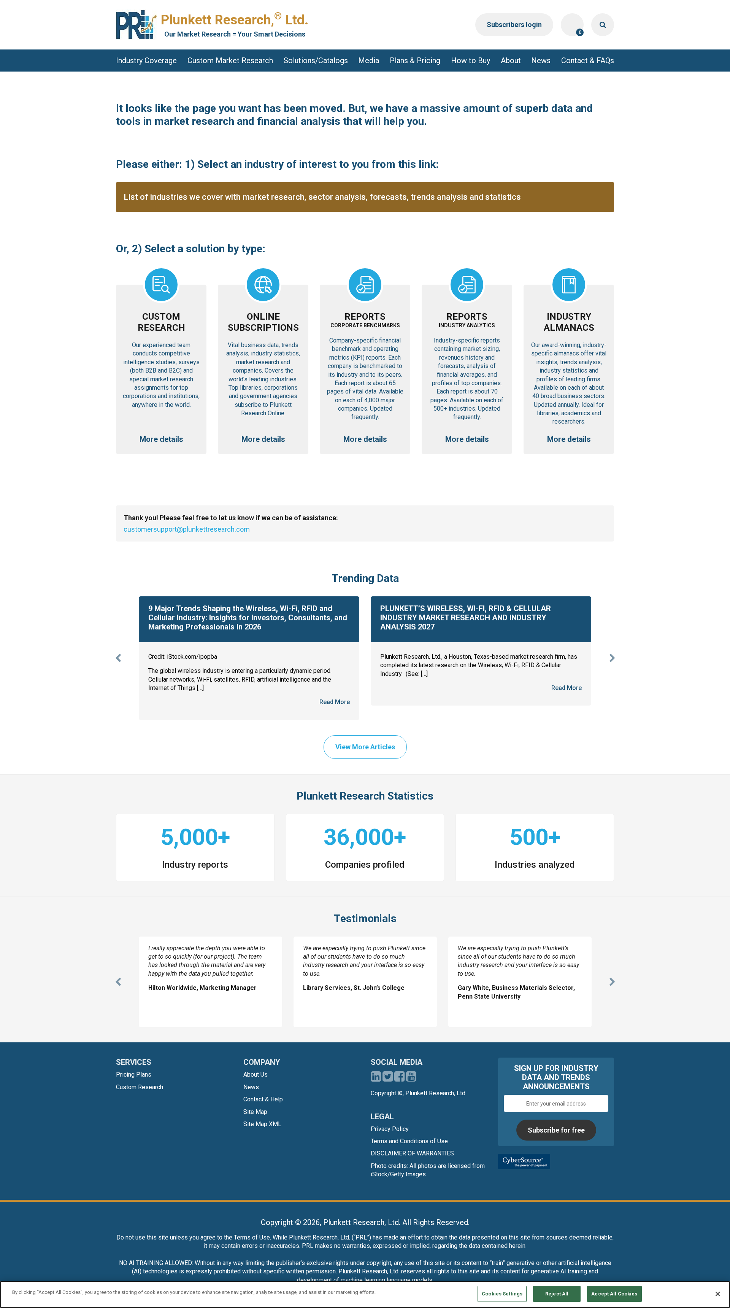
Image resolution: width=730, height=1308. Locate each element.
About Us (255, 1074)
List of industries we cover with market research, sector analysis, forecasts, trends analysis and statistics (322, 197)
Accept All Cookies (614, 1294)
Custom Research (139, 1087)
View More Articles (365, 747)
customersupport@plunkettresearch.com (187, 529)
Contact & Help (263, 1099)
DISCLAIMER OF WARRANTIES (412, 1153)
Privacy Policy (390, 1129)
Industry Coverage (146, 60)
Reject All (556, 1294)
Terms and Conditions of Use (409, 1141)
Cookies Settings (502, 1294)
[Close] (717, 1294)
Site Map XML (262, 1124)
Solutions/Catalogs (316, 60)
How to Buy (470, 60)
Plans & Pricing (415, 60)
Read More (334, 702)
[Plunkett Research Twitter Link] (388, 1078)
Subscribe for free (556, 1130)
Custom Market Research (230, 60)
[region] (365, 1294)
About (511, 60)
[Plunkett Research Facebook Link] (399, 1078)
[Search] (602, 24)
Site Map (255, 1111)
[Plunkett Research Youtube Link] (411, 1078)
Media (368, 60)
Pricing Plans (133, 1074)
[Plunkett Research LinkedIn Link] (376, 1078)
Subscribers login (514, 25)
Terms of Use (252, 1237)
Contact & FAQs (587, 60)
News (541, 60)
